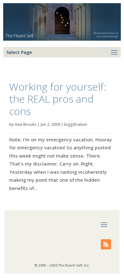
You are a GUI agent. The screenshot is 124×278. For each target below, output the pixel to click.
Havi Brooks (26, 124)
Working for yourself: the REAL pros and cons (57, 99)
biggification (75, 124)
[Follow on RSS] (106, 244)
